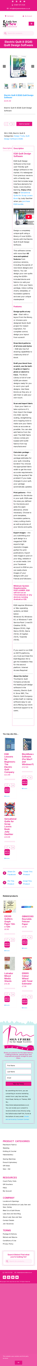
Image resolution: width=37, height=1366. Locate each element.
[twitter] (16, 1)
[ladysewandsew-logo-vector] (10, 21)
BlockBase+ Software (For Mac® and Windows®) (28, 759)
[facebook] (12, 1)
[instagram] (20, 1)
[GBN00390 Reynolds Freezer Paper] (27, 906)
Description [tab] (7, 148)
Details (8, 796)
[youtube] (24, 1)
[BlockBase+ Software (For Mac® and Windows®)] (27, 744)
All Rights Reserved (25, 1281)
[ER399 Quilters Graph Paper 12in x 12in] (10, 906)
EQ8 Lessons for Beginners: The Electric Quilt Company (9, 763)
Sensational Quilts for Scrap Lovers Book (23, 195)
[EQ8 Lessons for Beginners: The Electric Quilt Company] (10, 744)
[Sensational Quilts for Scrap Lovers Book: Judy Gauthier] (10, 809)
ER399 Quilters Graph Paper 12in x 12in (9, 921)
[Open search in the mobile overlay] (18, 33)
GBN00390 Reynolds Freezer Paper (27, 920)
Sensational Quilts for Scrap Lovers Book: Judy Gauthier (10, 827)
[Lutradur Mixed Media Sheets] (10, 963)
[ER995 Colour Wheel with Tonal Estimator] (27, 963)
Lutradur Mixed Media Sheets (8, 977)
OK (18, 1362)
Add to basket (24, 124)
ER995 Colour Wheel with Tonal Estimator (27, 978)
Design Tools (19, 136)
